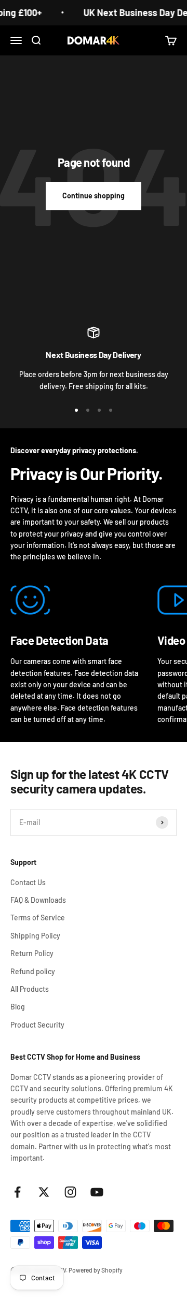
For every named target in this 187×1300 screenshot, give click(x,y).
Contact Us (28, 882)
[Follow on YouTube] (97, 1192)
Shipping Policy (35, 935)
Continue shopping (93, 195)
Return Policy (32, 953)
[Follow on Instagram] (70, 1192)
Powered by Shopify (96, 1270)
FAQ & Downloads (38, 899)
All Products (29, 989)
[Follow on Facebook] (17, 1192)
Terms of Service (37, 917)
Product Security (37, 1024)
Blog (17, 1006)
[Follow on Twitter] (44, 1192)
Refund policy (32, 971)
